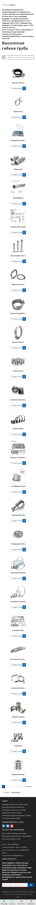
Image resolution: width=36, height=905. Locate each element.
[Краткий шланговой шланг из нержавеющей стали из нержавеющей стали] (18, 505)
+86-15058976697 (13, 844)
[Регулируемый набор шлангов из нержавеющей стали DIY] (18, 534)
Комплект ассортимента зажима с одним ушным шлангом (18, 458)
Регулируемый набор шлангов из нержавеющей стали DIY (18, 544)
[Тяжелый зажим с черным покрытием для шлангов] (18, 418)
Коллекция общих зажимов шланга (18, 630)
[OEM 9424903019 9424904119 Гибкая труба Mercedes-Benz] (18, 187)
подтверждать (15, 792)
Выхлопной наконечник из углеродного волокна (18, 400)
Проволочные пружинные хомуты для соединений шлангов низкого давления (18, 112)
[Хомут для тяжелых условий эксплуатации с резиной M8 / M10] (18, 73)
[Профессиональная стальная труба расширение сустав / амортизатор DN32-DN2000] (18, 764)
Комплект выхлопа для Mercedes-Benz (18, 227)
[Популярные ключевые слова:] (4, 57)
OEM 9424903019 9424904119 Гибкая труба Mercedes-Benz (18, 198)
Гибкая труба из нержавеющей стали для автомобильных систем (18, 371)
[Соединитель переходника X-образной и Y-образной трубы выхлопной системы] (18, 735)
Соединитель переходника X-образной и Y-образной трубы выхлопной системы (18, 746)
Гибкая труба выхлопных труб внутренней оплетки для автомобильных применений (18, 169)
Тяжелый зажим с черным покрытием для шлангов (18, 429)
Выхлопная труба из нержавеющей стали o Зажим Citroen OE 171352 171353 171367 (18, 688)
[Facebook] (3, 826)
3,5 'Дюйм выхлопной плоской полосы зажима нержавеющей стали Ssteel (18, 486)
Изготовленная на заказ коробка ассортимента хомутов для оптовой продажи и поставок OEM (18, 659)
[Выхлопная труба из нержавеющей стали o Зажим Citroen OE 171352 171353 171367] (18, 678)
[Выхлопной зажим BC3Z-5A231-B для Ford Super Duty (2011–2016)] (18, 303)
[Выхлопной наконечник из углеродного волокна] (18, 390)
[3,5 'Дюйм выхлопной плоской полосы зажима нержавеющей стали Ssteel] (18, 476)
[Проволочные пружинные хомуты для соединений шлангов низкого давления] (18, 101)
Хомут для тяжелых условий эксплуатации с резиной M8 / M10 (18, 83)
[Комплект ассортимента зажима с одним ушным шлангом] (18, 447)
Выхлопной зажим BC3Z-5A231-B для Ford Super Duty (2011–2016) (18, 313)
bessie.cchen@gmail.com (15, 855)
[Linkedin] (7, 826)
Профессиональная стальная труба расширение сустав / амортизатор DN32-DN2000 (18, 775)
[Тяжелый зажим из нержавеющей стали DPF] (18, 332)
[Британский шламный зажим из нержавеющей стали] (18, 563)
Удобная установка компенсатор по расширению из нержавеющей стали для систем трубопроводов (18, 717)
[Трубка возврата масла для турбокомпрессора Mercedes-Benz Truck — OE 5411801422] (18, 246)
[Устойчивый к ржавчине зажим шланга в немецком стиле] (18, 591)
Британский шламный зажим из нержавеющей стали (18, 573)
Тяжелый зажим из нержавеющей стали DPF (18, 342)
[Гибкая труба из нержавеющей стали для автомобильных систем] (18, 361)
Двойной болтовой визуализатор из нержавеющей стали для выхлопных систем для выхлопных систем (18, 285)
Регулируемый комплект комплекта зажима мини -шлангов (18, 140)
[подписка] (31, 885)
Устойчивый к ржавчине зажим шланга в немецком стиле (18, 602)
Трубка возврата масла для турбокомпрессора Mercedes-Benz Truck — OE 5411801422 (18, 256)
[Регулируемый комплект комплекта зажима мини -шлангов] (18, 130)
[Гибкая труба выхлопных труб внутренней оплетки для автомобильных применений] (18, 159)
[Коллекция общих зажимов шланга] (18, 620)
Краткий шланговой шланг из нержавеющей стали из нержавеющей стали (18, 515)
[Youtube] (11, 826)
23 (18, 786)
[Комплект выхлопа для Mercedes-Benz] (18, 216)
